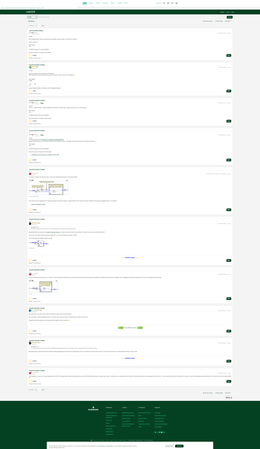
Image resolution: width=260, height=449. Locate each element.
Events (140, 427)
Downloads (157, 412)
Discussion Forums (15, 8)
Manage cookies (122, 440)
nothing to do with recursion (53, 232)
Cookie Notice (110, 446)
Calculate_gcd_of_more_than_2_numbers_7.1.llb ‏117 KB (45, 154)
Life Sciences (109, 428)
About (140, 415)
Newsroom (141, 421)
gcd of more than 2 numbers (36, 30)
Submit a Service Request (161, 424)
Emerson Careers (142, 418)
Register (222, 12)
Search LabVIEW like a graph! (130, 327)
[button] (30, 55)
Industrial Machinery (111, 426)
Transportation (109, 434)
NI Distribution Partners (128, 412)
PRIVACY (116, 440)
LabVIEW (38, 8)
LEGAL (107, 440)
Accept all (179, 445)
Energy (107, 423)
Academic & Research (111, 412)
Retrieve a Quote (126, 418)
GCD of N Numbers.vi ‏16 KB (38, 204)
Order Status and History (128, 415)
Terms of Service (126, 421)
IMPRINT (111, 440)
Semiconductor (110, 431)
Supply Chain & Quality (144, 424)
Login (227, 12)
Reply (228, 55)
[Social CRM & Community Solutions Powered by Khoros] (229, 397)
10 (33, 383)
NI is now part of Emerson (144, 412)
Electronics (109, 420)
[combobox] (131, 17)
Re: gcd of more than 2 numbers (37, 65)
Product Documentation (161, 415)
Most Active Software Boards (28, 8)
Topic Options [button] (31, 21)
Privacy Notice (101, 446)
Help (232, 12)
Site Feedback (158, 427)
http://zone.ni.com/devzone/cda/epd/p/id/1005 (53, 139)
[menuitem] (91, 3)
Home (2, 8)
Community (7, 8)
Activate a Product (159, 421)
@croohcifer (33, 227)
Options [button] (228, 33)
